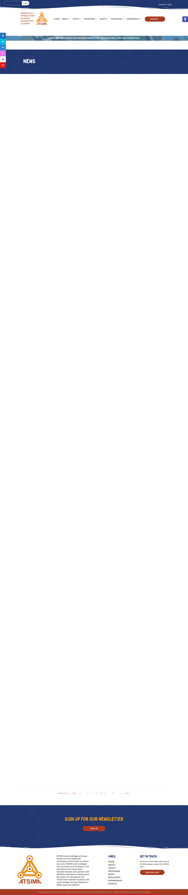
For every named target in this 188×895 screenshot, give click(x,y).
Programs (89, 19)
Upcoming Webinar (94, 180)
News (111, 874)
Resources (116, 19)
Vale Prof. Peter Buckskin (94, 769)
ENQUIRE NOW (152, 872)
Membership (133, 19)
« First (73, 793)
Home (56, 19)
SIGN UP (94, 828)
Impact (76, 19)
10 (113, 793)
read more (94, 190)
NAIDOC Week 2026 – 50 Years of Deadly (94, 651)
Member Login (165, 5)
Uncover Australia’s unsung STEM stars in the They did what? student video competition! (94, 298)
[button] (185, 19)
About (111, 865)
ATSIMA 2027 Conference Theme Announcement (94, 533)
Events (103, 19)
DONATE (154, 19)
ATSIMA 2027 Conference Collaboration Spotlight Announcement (94, 415)
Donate (112, 884)
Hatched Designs (143, 892)
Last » (127, 793)
